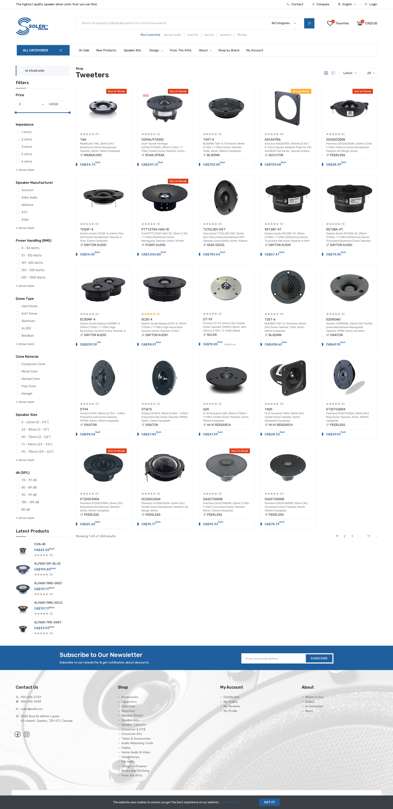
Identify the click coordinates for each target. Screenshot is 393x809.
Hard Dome (29, 306)
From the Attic (131, 775)
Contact (297, 4)
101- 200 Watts (32, 263)
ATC (24, 212)
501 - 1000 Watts (33, 277)
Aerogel (26, 393)
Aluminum (28, 321)
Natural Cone (30, 379)
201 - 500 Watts (32, 270)
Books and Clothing (135, 771)
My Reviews (232, 706)
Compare (322, 4)
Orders (309, 702)
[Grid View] (326, 73)
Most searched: (151, 35)
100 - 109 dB (30, 502)
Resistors (128, 711)
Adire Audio (29, 197)
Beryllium (27, 335)
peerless (225, 35)
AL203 (26, 328)
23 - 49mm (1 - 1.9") (35, 429)
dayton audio (172, 35)
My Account (254, 50)
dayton (209, 35)
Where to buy (314, 697)
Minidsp (242, 35)
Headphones (130, 757)
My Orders (231, 702)
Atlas (25, 219)
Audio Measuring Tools (137, 743)
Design (154, 50)
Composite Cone (33, 364)
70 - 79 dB (29, 480)
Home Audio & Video (135, 752)
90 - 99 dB (29, 495)
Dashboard (231, 697)
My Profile (230, 711)
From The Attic (181, 50)
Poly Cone (28, 386)
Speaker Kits (132, 50)
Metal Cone (29, 371)
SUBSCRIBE (319, 658)
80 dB (25, 509)
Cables (126, 748)
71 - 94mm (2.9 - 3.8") (36, 444)
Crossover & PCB (133, 729)
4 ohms (26, 147)
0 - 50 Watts (30, 248)
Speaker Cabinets (133, 725)
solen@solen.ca (31, 709)
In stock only (34, 70)
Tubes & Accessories (136, 738)
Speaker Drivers (132, 715)
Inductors (128, 706)
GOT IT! (269, 802)
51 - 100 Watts (31, 255)
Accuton (27, 190)
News (309, 711)
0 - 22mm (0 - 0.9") (35, 422)
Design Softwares (134, 766)
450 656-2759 (31, 697)
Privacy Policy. (229, 802)
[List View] (333, 73)
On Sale (84, 50)
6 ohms (26, 161)
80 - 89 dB (29, 487)
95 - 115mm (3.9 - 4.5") (37, 452)
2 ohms (26, 139)
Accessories (129, 697)
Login (372, 4)
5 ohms (26, 154)
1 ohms (26, 132)
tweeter (192, 35)
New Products (106, 50)
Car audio (127, 761)
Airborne (27, 205)
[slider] (15, 112)
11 (368, 536)
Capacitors (129, 702)
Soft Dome (29, 313)
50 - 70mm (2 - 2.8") (36, 437)
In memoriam (314, 706)
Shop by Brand (228, 50)
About (203, 50)
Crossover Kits (131, 734)
